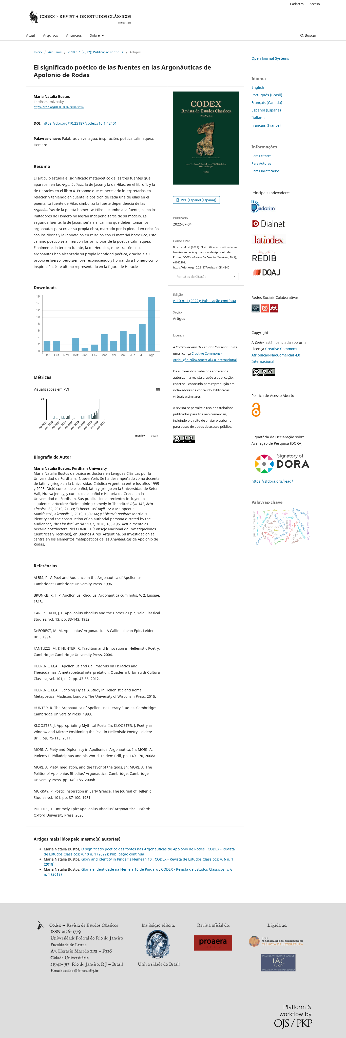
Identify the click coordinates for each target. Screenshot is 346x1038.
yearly (155, 435)
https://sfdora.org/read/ (272, 481)
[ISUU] (265, 311)
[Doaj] (267, 276)
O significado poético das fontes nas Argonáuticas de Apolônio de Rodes (143, 849)
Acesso (315, 4)
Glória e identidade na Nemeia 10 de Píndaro (120, 869)
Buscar (310, 35)
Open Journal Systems (270, 58)
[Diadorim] (264, 212)
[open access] (256, 415)
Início (38, 52)
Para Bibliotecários (265, 171)
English (258, 87)
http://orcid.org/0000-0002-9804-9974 (59, 107)
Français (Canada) (267, 102)
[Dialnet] (269, 227)
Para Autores (261, 163)
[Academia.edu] (256, 311)
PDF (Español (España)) (198, 200)
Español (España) (266, 110)
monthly (140, 435)
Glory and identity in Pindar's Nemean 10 (117, 859)
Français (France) (266, 125)
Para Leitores (261, 155)
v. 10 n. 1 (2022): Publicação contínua (95, 52)
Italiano (258, 117)
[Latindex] (269, 242)
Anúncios (74, 35)
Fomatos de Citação (191, 276)
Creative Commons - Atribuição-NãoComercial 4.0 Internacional (276, 355)
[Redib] (264, 260)
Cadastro (297, 4)
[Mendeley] (274, 311)
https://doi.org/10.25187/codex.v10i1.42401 (80, 123)
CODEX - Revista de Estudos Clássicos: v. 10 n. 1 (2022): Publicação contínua (139, 851)
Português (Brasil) (267, 95)
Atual (30, 35)
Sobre (95, 35)
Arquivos (50, 35)
